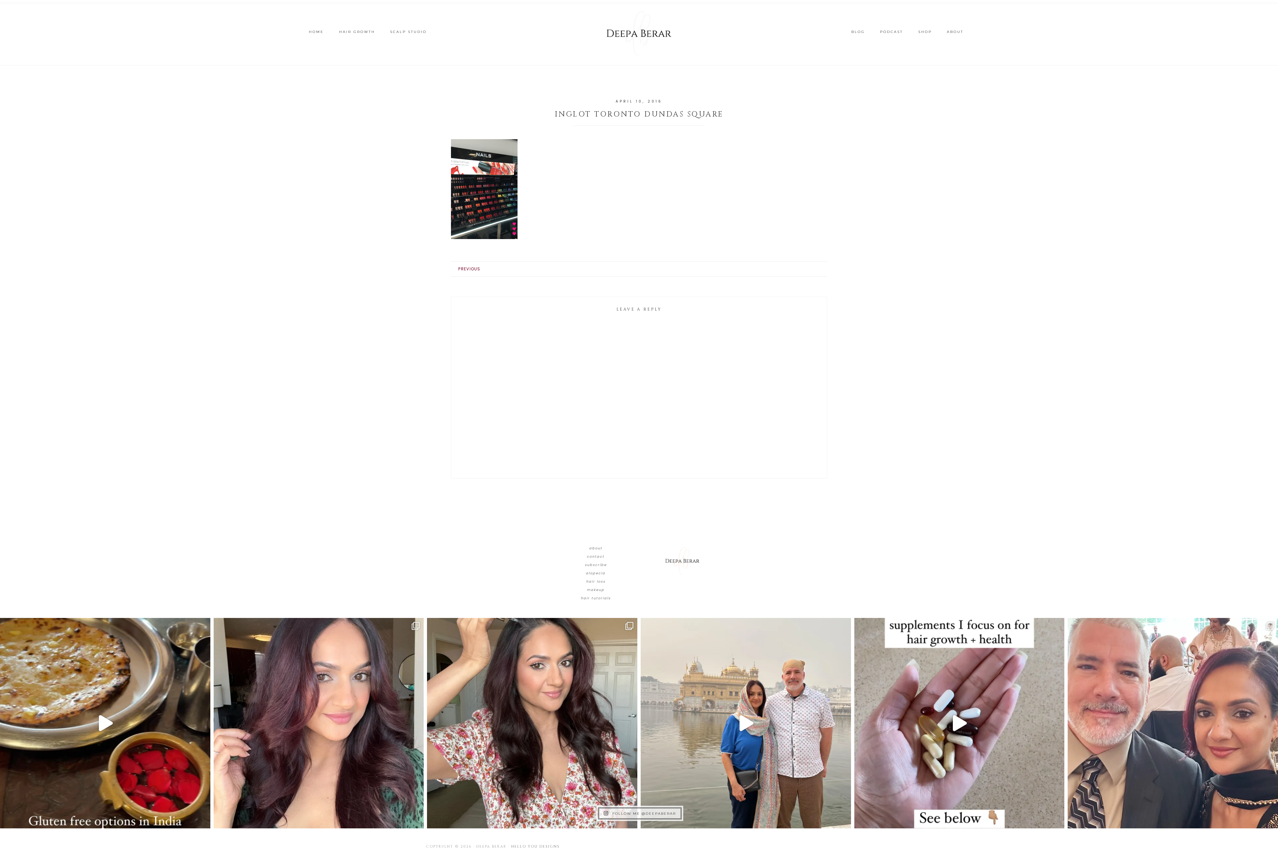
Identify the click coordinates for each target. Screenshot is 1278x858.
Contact (595, 556)
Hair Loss (595, 581)
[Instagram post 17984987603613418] (1173, 723)
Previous (469, 269)
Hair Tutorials (596, 598)
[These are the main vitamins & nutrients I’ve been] (959, 723)
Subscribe (596, 564)
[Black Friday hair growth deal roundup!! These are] (319, 723)
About (595, 548)
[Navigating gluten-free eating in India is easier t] (105, 723)
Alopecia (595, 573)
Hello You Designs (535, 846)
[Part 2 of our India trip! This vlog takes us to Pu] (746, 723)
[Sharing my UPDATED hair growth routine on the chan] (532, 723)
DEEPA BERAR (639, 33)
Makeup (595, 589)
